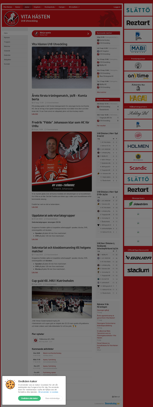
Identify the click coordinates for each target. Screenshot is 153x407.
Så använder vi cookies (48, 392)
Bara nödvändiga (52, 398)
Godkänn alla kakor (29, 398)
